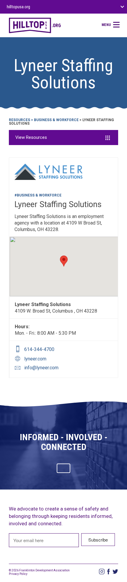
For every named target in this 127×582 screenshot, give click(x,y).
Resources (19, 120)
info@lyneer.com (41, 367)
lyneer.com (35, 359)
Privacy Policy (18, 574)
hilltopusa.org (18, 6)
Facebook (108, 571)
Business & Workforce (56, 120)
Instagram (102, 571)
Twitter (115, 571)
